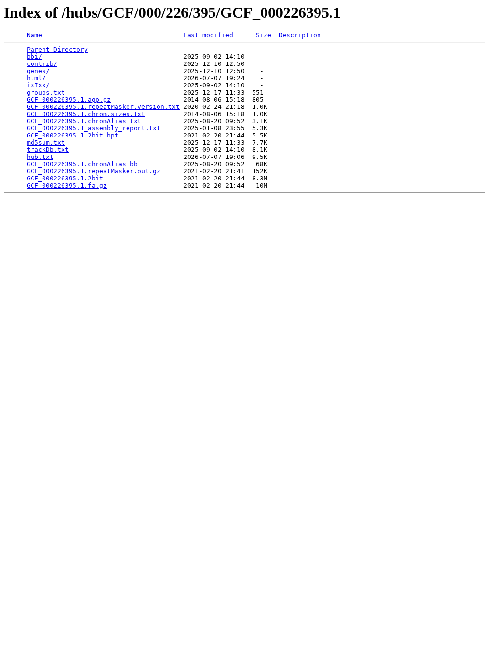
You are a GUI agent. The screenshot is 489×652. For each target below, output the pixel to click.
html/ (36, 78)
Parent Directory (57, 49)
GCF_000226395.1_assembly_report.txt (93, 128)
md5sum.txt (46, 142)
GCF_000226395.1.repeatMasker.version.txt (103, 106)
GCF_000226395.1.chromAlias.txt (84, 121)
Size (263, 35)
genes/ (38, 70)
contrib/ (42, 63)
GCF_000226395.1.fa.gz (67, 185)
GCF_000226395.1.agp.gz (69, 99)
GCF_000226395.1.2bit (65, 178)
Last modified (208, 35)
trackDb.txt (48, 149)
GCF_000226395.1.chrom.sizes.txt (86, 113)
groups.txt (46, 92)
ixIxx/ (38, 85)
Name (34, 35)
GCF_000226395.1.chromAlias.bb (82, 164)
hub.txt (40, 156)
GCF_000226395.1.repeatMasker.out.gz (93, 171)
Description (300, 35)
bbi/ (34, 56)
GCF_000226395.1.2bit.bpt (72, 135)
